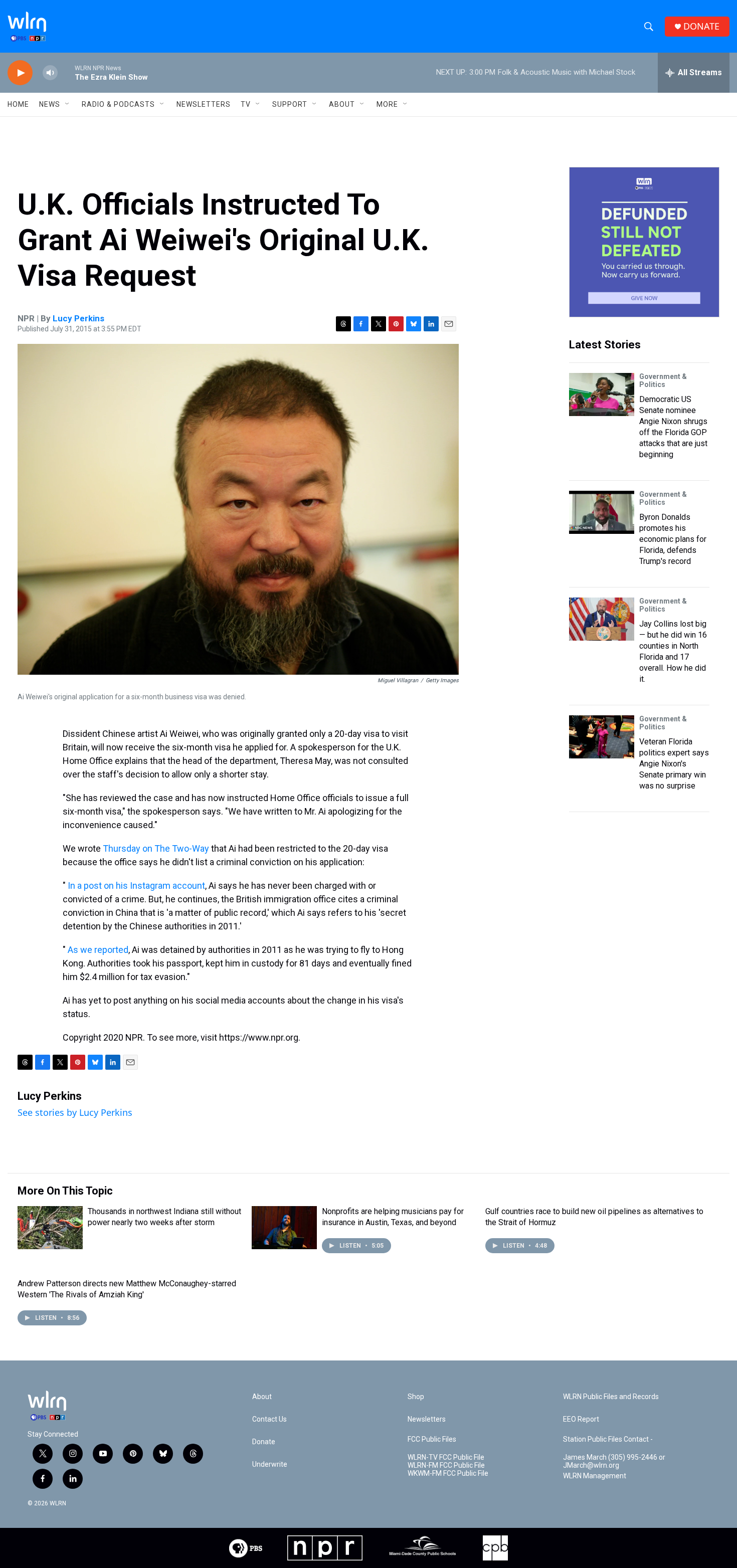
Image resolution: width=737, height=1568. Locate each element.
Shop (416, 1397)
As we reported (98, 949)
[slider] (66, 72)
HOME (18, 104)
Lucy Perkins (78, 318)
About (342, 104)
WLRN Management (594, 1476)
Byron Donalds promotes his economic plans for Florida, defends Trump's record (672, 539)
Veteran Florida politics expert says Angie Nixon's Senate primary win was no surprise (674, 764)
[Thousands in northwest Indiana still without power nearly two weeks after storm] (50, 1227)
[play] (20, 73)
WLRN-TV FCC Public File (446, 1457)
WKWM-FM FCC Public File (448, 1473)
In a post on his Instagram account (136, 885)
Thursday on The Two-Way (156, 848)
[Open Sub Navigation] (68, 104)
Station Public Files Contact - (608, 1439)
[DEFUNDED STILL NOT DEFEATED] (644, 242)
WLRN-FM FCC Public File (446, 1465)
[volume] (50, 73)
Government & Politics (663, 380)
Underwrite (269, 1464)
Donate (263, 1442)
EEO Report (581, 1419)
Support (289, 104)
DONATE (701, 26)
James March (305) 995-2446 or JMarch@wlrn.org (614, 1461)
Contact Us (269, 1419)
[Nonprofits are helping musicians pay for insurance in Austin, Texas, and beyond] (284, 1227)
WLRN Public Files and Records (611, 1397)
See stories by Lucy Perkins (75, 1112)
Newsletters (203, 104)
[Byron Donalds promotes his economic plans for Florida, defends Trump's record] (601, 512)
